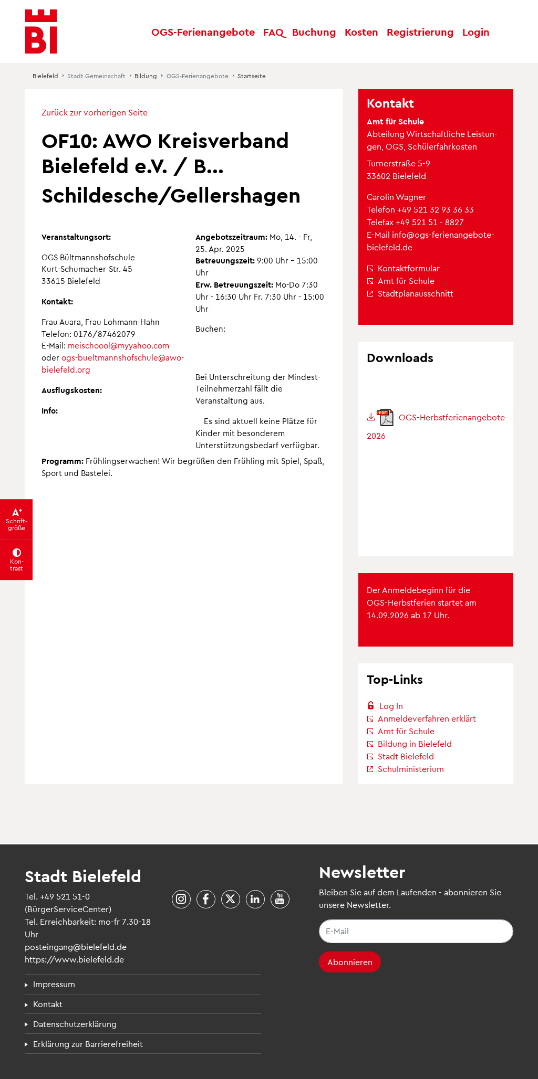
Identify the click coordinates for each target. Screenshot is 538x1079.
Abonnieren (350, 962)
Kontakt (48, 1004)
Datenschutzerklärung (75, 1024)
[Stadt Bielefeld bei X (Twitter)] (230, 899)
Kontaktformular (409, 268)
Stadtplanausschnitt (415, 293)
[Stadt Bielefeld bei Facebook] (205, 899)
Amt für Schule (406, 280)
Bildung (145, 75)
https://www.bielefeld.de (74, 959)
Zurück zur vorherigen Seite (95, 112)
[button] (273, 31)
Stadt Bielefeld (406, 756)
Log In (391, 706)
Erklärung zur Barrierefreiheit (88, 1044)
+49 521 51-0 (65, 896)
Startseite (251, 75)
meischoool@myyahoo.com (118, 345)
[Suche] (503, 31)
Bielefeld (45, 75)
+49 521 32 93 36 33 (435, 209)
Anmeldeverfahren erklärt (427, 718)
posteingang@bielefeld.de (76, 946)
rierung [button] (420, 31)
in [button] (476, 31)
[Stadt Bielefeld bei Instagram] (181, 899)
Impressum (54, 984)
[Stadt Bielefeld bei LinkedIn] (255, 899)
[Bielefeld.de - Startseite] (41, 31)
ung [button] (314, 31)
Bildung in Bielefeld (415, 743)
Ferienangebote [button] (203, 31)
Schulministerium (411, 769)
